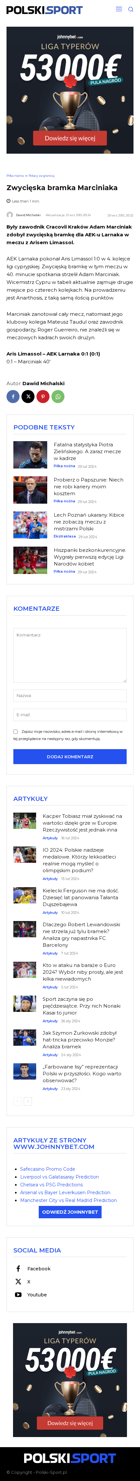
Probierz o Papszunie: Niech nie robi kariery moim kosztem (88, 486)
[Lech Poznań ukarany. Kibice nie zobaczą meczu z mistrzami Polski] (30, 525)
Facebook (38, 1269)
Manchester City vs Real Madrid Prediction (68, 1200)
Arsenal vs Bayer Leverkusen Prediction (65, 1192)
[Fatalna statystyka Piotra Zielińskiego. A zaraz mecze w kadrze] (30, 454)
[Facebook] (13, 396)
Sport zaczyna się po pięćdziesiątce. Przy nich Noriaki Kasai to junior (81, 1006)
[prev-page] (17, 1101)
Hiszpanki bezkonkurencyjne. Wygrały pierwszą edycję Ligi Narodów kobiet (90, 557)
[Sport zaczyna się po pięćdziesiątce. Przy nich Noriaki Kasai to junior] (24, 1001)
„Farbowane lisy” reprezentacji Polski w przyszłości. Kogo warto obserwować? (82, 1073)
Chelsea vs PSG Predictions (51, 1185)
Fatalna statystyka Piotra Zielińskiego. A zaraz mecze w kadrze (87, 451)
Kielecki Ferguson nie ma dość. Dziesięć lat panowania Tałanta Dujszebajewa (81, 897)
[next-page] (28, 1101)
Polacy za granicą (41, 175)
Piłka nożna (15, 175)
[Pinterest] (42, 396)
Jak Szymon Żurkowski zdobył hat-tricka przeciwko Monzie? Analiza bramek (80, 1040)
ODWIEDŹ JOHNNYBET (70, 1212)
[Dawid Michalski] (11, 215)
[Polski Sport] (45, 10)
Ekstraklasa (65, 536)
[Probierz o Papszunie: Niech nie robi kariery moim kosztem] (30, 490)
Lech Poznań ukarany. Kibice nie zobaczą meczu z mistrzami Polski (89, 522)
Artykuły (50, 838)
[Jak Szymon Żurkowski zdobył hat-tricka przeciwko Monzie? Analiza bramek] (24, 1035)
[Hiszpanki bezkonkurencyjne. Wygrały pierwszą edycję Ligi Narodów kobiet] (30, 560)
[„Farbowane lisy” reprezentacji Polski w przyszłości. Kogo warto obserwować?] (24, 1069)
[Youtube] (18, 1295)
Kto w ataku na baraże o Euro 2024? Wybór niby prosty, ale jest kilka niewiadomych (83, 972)
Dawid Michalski (28, 215)
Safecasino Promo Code (47, 1169)
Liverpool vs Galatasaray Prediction (59, 1177)
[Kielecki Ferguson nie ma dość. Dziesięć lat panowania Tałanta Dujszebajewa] (24, 893)
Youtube (37, 1295)
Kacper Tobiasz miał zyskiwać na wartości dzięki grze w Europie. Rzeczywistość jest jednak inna (82, 823)
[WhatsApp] (57, 396)
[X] (28, 396)
